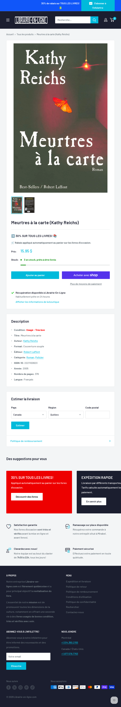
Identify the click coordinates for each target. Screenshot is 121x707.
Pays (13, 407)
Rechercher (72, 606)
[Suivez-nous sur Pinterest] (26, 687)
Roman (30, 357)
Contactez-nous (75, 612)
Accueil (10, 34)
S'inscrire (16, 665)
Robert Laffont (32, 351)
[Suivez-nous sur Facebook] (8, 687)
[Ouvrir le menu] (7, 20)
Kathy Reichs (30, 340)
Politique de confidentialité (81, 601)
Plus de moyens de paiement (86, 283)
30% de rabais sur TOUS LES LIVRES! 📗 (60, 5)
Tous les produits (25, 34)
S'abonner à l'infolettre (99, 5)
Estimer (20, 425)
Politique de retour (76, 586)
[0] (112, 20)
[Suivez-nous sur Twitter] (14, 687)
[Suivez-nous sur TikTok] (32, 687)
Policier (39, 357)
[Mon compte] (105, 20)
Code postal (92, 407)
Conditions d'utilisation (79, 596)
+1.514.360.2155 (69, 642)
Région (52, 407)
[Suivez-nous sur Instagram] (20, 687)
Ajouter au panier (35, 275)
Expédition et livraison (78, 581)
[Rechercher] (94, 19)
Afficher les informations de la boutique (37, 301)
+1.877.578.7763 (69, 653)
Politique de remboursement (26, 440)
